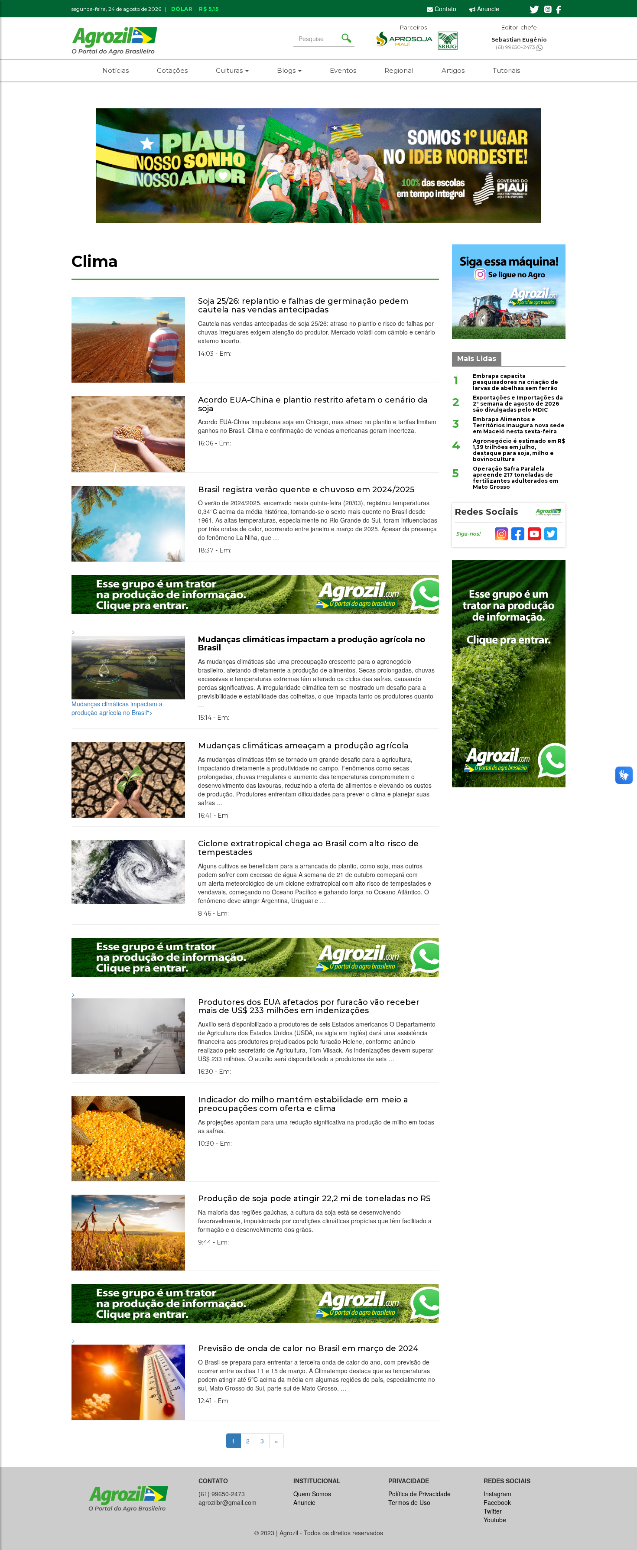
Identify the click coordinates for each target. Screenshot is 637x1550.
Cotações (172, 70)
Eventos (343, 70)
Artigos (453, 70)
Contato (444, 8)
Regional (398, 70)
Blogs (287, 70)
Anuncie (487, 8)
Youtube (495, 1519)
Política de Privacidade (419, 1493)
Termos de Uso (409, 1502)
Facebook (497, 1502)
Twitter (493, 1511)
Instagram (497, 1493)
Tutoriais (506, 70)
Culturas (230, 70)
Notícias (115, 70)
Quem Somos (312, 1493)
